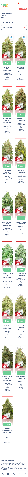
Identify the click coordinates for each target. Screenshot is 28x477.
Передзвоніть (23, 8)
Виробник (4, 15)
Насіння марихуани (6, 13)
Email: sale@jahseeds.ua (7, 460)
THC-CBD (3, 17)
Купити (8, 63)
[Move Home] (3, 474)
